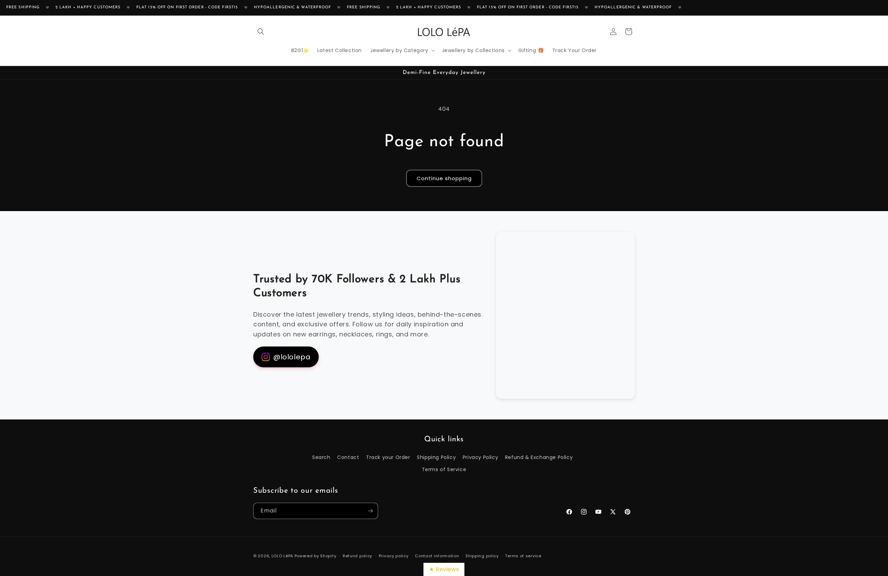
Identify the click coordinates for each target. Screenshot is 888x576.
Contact (348, 457)
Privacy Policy (480, 457)
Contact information (437, 555)
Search (321, 457)
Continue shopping (444, 178)
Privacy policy (394, 555)
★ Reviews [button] (444, 569)
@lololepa (291, 357)
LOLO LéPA (282, 556)
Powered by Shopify (315, 556)
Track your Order (388, 457)
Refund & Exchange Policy (539, 457)
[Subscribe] (370, 511)
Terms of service (523, 555)
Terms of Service (444, 469)
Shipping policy (482, 555)
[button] (260, 31)
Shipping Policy (436, 457)
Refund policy (357, 555)
